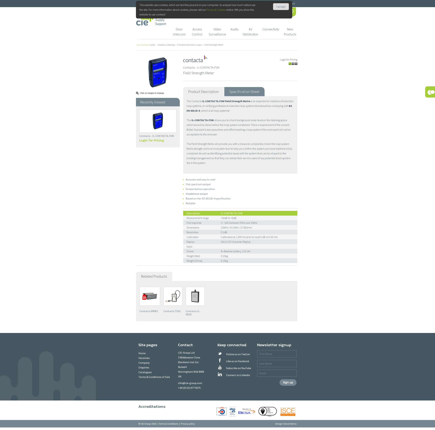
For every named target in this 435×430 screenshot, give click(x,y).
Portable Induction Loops (189, 44)
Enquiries (143, 367)
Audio (235, 29)
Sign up (288, 382)
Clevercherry (290, 423)
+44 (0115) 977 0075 (189, 387)
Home (142, 353)
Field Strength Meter (213, 44)
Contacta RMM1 (149, 311)
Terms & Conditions (168, 423)
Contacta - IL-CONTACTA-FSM (156, 136)
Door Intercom (179, 31)
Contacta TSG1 (172, 311)
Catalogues (145, 372)
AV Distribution (250, 31)
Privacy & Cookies (216, 9)
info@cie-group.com (190, 383)
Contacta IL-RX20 (193, 312)
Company (144, 362)
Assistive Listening (166, 44)
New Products (290, 31)
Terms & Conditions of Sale (154, 377)
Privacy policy (188, 423)
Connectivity (270, 29)
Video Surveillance (217, 31)
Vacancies (144, 358)
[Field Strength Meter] (158, 72)
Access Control (197, 31)
